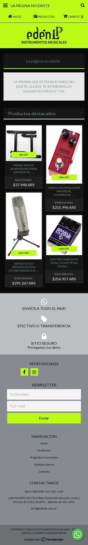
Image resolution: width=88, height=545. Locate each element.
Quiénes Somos (44, 464)
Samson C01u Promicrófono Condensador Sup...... (23, 267)
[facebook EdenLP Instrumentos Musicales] (24, 372)
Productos (44, 450)
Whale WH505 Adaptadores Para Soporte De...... (23, 168)
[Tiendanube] (44, 540)
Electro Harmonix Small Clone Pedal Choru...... (64, 262)
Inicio (44, 443)
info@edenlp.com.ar (44, 508)
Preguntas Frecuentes (44, 457)
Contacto (44, 471)
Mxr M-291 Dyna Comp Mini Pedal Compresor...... (64, 191)
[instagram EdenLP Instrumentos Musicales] (34, 372)
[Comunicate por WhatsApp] (77, 534)
